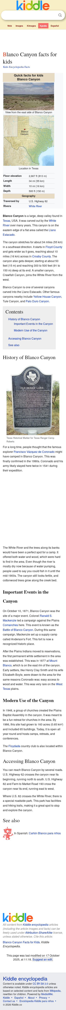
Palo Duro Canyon (37, 301)
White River (35, 206)
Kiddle (6, 997)
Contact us (9, 1001)
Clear (53, 15)
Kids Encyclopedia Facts (16, 67)
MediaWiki (47, 994)
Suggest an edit (42, 959)
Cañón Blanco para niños (45, 833)
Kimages (31, 25)
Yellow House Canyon (47, 296)
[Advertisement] (33, 39)
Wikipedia (55, 990)
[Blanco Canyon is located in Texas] (28, 140)
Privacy (43, 997)
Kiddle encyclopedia (35, 924)
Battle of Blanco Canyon (18, 630)
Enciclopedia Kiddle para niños (37, 1001)
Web (9, 25)
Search (60, 15)
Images (19, 25)
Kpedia (43, 25)
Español (55, 25)
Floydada (14, 746)
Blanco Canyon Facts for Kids (21, 942)
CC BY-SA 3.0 (40, 983)
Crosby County (41, 256)
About (31, 997)
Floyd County (54, 247)
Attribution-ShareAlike (38, 932)
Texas (6, 221)
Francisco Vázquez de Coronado (34, 452)
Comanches (10, 625)
